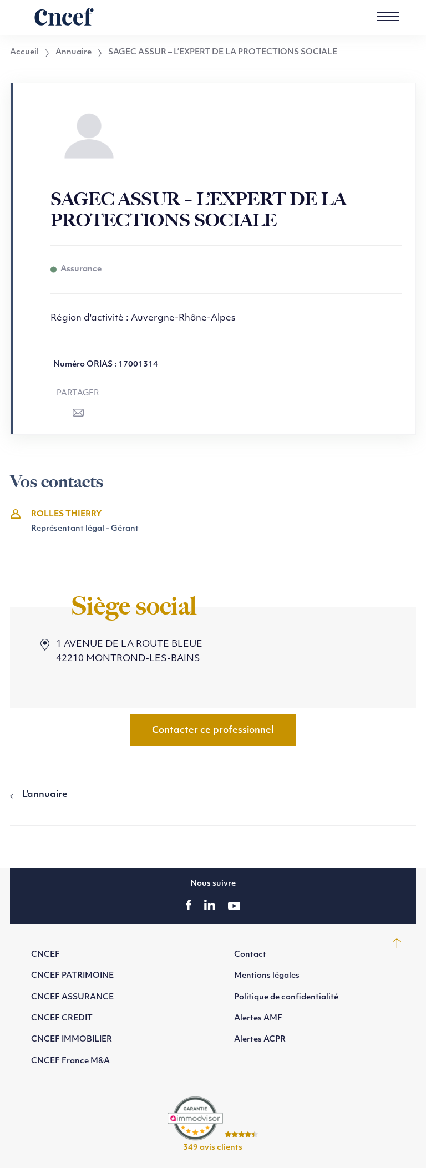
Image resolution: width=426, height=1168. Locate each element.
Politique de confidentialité (286, 997)
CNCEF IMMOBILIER (71, 1039)
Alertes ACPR (260, 1039)
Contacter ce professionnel (212, 730)
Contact (250, 955)
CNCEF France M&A (70, 1061)
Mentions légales (267, 976)
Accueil (24, 53)
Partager (78, 393)
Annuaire (73, 53)
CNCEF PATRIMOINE (72, 976)
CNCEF (45, 955)
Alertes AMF (258, 1018)
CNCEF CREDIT (62, 1018)
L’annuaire (45, 794)
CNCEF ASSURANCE (72, 997)
